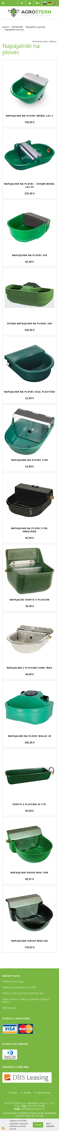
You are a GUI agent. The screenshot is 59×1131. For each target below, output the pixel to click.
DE (50, 3)
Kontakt (27, 1092)
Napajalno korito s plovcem (29, 599)
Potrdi (38, 1124)
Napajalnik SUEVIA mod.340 (29, 940)
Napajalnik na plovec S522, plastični (29, 391)
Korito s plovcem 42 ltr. (30, 804)
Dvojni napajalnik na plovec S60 (29, 323)
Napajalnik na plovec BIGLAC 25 (29, 735)
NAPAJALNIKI (17, 27)
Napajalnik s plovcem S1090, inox (29, 667)
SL (45, 3)
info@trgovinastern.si (33, 1109)
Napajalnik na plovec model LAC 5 (29, 115)
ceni (45, 41)
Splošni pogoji (44, 1092)
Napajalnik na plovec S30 (29, 255)
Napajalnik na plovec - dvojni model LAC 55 (29, 185)
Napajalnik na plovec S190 (29, 459)
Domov (5, 27)
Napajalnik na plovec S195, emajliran (29, 530)
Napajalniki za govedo (35, 27)
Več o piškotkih (50, 1125)
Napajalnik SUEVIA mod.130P (29, 872)
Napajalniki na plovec (14, 29)
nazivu (52, 41)
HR (55, 3)
